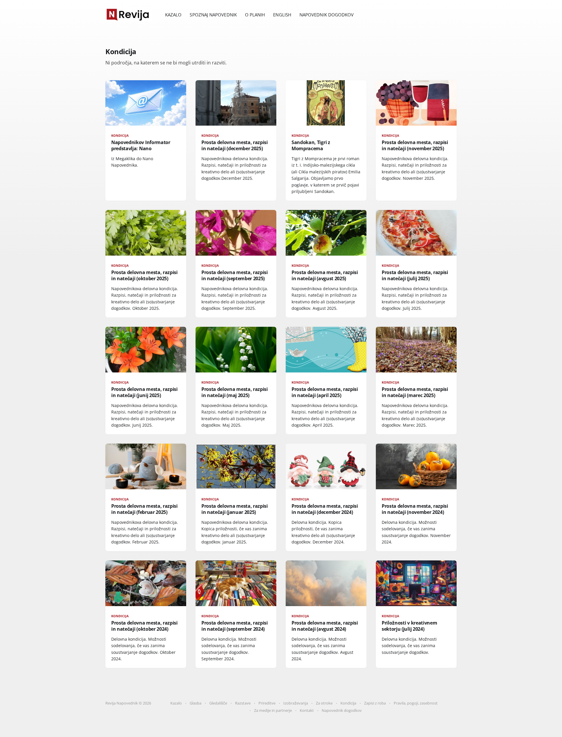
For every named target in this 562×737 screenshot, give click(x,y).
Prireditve (266, 703)
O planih (255, 15)
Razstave (243, 703)
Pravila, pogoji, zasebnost (416, 703)
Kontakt (307, 710)
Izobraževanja (295, 703)
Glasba (195, 703)
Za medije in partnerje (273, 710)
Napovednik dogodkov (326, 15)
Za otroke (324, 703)
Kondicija (348, 703)
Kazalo (173, 15)
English (282, 15)
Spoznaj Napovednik (213, 15)
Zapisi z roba (375, 703)
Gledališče (218, 703)
